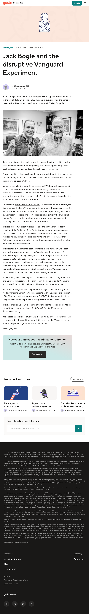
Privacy (7, 576)
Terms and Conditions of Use (28, 472)
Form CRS (69, 497)
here (22, 516)
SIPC (8, 521)
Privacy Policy (11, 472)
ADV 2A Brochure (57, 497)
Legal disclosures (11, 584)
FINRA (82, 520)
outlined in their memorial (27, 204)
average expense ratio (61, 293)
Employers (8, 47)
